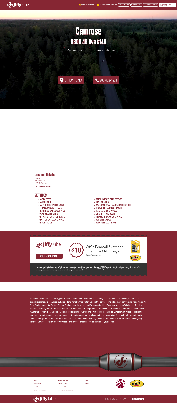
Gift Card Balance (62, 383)
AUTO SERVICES (124, 5)
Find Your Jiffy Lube (63, 380)
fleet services (37, 387)
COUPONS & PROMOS (150, 5)
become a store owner (40, 390)
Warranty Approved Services (65, 390)
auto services (37, 383)
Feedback (86, 383)
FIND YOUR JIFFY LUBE (167, 5)
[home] (15, 4)
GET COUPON (49, 256)
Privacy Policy (123, 399)
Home (35, 380)
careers (86, 380)
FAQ (85, 387)
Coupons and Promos (63, 387)
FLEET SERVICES (136, 5)
